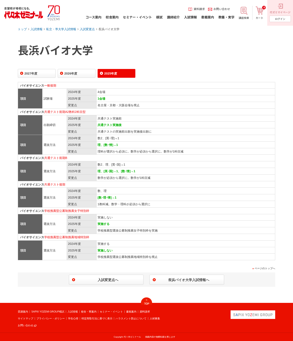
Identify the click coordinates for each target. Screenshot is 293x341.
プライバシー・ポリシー (50, 318)
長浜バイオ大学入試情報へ (188, 280)
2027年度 (30, 73)
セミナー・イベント (111, 311)
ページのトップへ (265, 268)
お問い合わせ (25, 325)
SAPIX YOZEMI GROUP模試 (47, 311)
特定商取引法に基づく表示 (97, 318)
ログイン (280, 19)
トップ (22, 29)
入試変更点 (87, 29)
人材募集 (155, 318)
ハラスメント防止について (131, 318)
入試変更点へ (108, 280)
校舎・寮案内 (89, 311)
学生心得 (73, 318)
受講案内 (23, 311)
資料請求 (145, 311)
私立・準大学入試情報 (61, 29)
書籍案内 (131, 311)
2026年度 (70, 73)
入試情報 (36, 29)
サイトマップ (25, 318)
